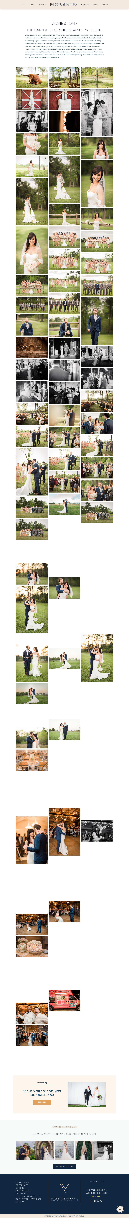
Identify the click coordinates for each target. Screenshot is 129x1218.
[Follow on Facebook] (91, 1201)
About (31, 4)
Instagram (66, 1167)
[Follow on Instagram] (94, 1201)
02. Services (22, 1185)
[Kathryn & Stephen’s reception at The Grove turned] (25, 1150)
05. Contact (22, 1193)
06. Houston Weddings (28, 1196)
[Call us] (120, 1209)
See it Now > (97, 1196)
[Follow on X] (98, 1201)
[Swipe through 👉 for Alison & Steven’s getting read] (103, 1150)
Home (23, 4)
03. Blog (20, 1188)
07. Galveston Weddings (28, 1199)
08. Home (20, 1202)
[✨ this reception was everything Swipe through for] (84, 1150)
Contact (105, 4)
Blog (95, 4)
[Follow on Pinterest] (101, 1201)
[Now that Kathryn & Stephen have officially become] (64, 1150)
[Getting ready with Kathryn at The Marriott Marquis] (44, 1150)
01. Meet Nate (22, 1182)
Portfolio (42, 4)
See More (42, 1102)
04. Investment (23, 1191)
